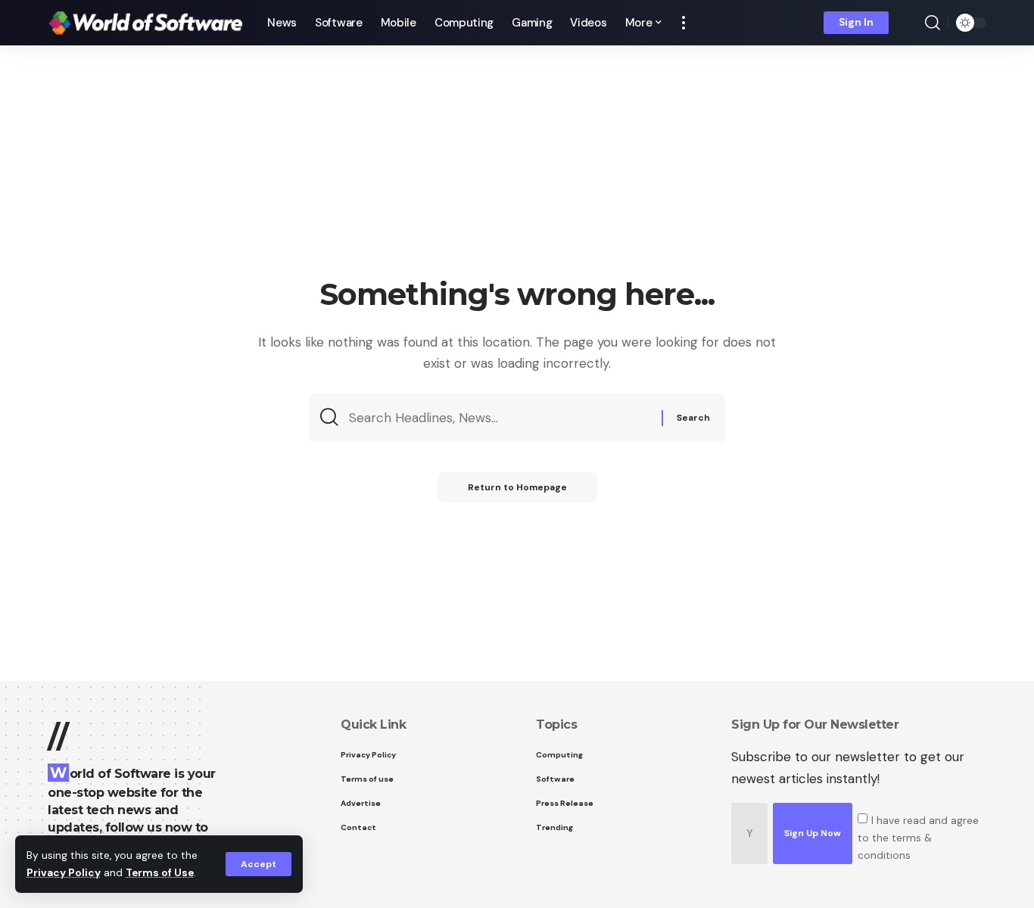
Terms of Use (160, 872)
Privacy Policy (63, 872)
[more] (683, 22)
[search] (932, 23)
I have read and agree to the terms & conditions (918, 837)
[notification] (910, 23)
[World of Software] (145, 23)
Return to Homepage (517, 487)
